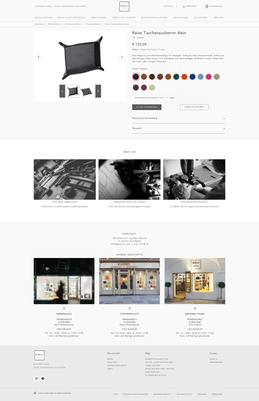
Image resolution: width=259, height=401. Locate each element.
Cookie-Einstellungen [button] (135, 394)
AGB (116, 394)
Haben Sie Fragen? (194, 107)
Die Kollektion (54, 24)
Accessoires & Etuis (73, 24)
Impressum (217, 394)
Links (110, 369)
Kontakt (112, 362)
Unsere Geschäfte (117, 366)
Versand (201, 394)
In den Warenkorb (147, 107)
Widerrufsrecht (162, 394)
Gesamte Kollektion (156, 359)
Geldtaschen (152, 372)
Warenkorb (216, 362)
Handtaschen (152, 366)
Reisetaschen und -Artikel (160, 369)
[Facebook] (43, 378)
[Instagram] (36, 378)
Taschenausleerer (93, 24)
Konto (214, 359)
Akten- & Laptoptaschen (159, 362)
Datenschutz (184, 394)
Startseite (39, 24)
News (110, 359)
